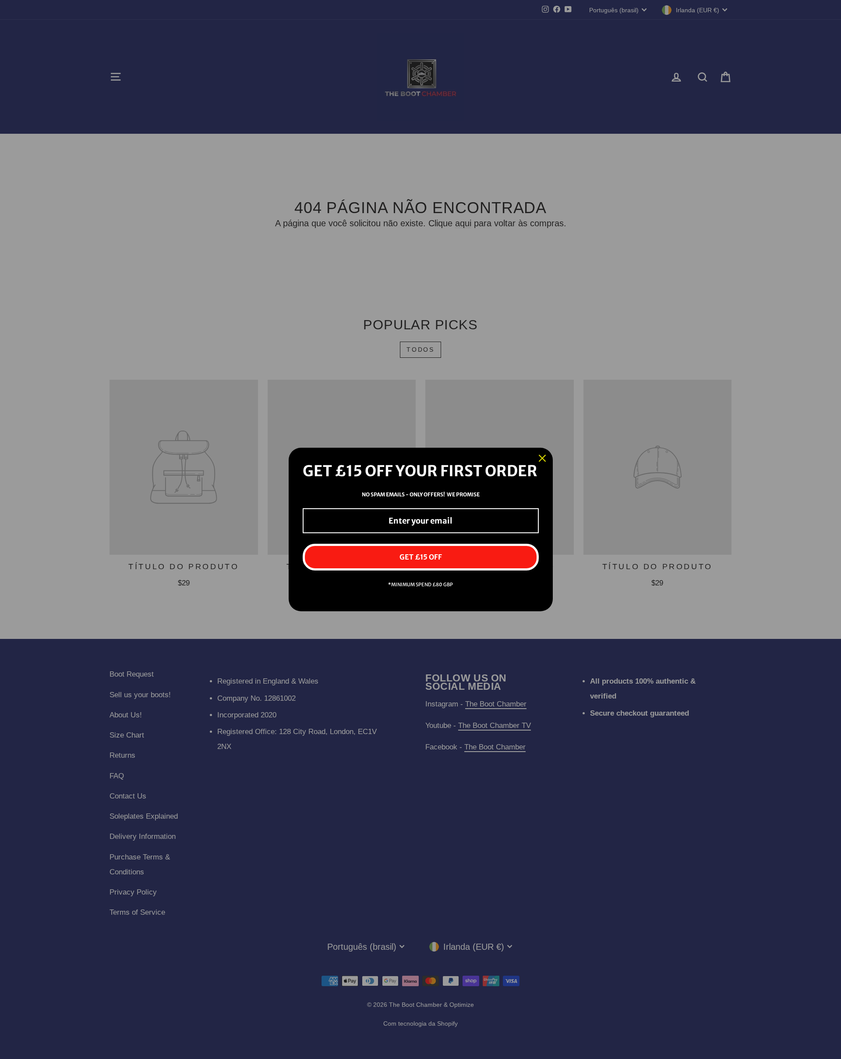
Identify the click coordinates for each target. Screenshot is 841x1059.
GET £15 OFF (420, 557)
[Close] (542, 458)
